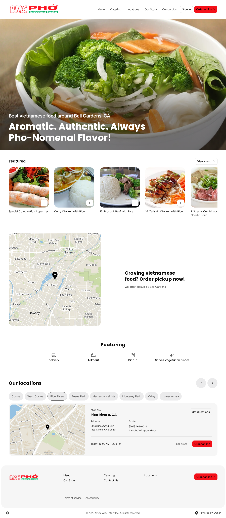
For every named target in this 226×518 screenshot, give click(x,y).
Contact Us (169, 9)
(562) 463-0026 (138, 426)
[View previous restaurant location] (201, 383)
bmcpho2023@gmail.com (143, 430)
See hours (181, 443)
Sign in (186, 9)
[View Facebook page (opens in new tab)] (7, 513)
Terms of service (72, 497)
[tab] (16, 396)
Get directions (201, 412)
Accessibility (92, 497)
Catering (115, 9)
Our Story (151, 9)
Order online (202, 444)
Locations (133, 9)
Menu (101, 9)
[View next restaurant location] (212, 383)
